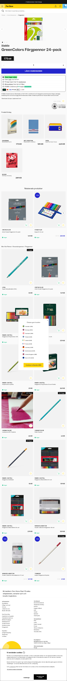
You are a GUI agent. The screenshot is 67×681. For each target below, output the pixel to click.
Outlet (35, 612)
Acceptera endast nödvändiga (14, 669)
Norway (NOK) (29, 330)
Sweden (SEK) (29, 326)
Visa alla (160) (37, 631)
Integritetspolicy (6, 632)
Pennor (3, 15)
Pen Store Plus (6, 614)
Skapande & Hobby (39, 604)
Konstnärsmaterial (39, 602)
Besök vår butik (6, 610)
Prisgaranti (5, 627)
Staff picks (37, 615)
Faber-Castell (37, 624)
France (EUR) (28, 344)
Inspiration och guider (8, 616)
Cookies (4, 636)
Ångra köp (5, 634)
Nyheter (36, 613)
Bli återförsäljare (6, 619)
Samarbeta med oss (7, 618)
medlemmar (22, 82)
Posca (35, 626)
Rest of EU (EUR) (29, 358)
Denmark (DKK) (29, 333)
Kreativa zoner (6, 625)
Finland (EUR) (28, 337)
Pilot (35, 620)
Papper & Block (38, 608)
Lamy (35, 622)
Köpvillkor (4, 630)
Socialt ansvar (6, 623)
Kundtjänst (5, 603)
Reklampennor (6, 621)
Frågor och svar (6, 605)
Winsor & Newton (38, 628)
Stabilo (5, 45)
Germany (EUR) (29, 347)
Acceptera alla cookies (40, 677)
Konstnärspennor (11, 15)
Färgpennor (21, 15)
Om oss (4, 607)
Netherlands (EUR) (30, 351)
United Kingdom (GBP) (31, 354)
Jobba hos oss (6, 608)
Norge (35, 647)
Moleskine (36, 629)
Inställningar (27, 677)
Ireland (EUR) (28, 340)
